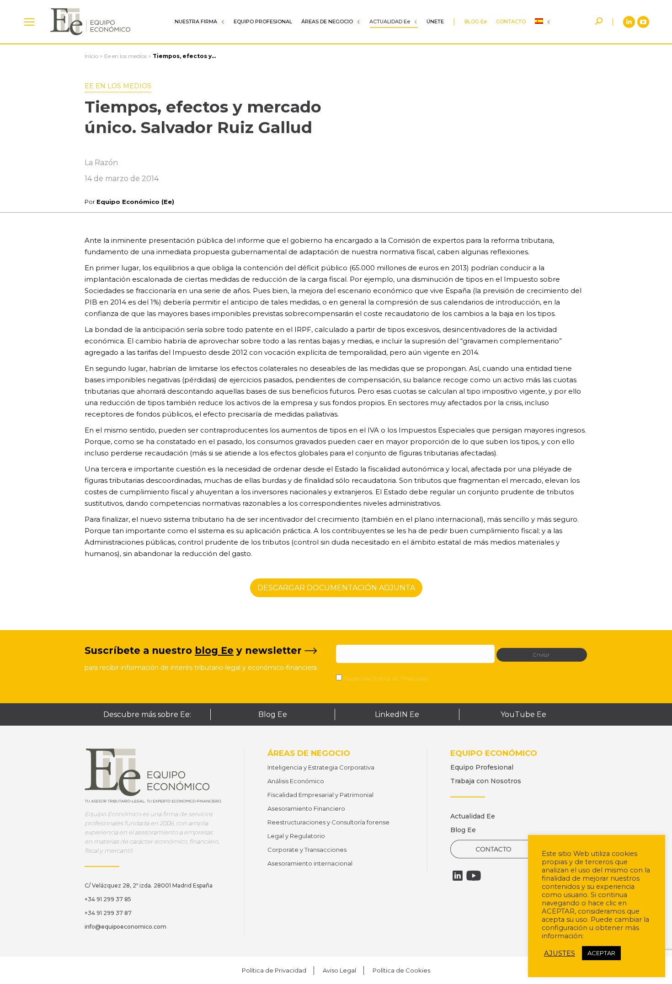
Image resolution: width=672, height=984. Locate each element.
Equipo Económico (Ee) (135, 201)
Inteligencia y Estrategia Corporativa (320, 767)
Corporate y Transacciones (307, 849)
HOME (29, 21)
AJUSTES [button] (559, 953)
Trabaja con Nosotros (485, 781)
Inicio (91, 56)
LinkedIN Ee (397, 714)
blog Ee (214, 650)
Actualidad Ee (472, 816)
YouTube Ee (523, 714)
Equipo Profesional (481, 767)
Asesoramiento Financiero (306, 808)
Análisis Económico (295, 781)
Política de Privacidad (400, 678)
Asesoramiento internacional (309, 863)
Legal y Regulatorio (296, 836)
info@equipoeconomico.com (125, 926)
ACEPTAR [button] (601, 953)
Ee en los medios (125, 56)
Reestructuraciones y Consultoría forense (328, 822)
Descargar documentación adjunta (336, 587)
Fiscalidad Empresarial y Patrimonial (320, 794)
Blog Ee (272, 714)
